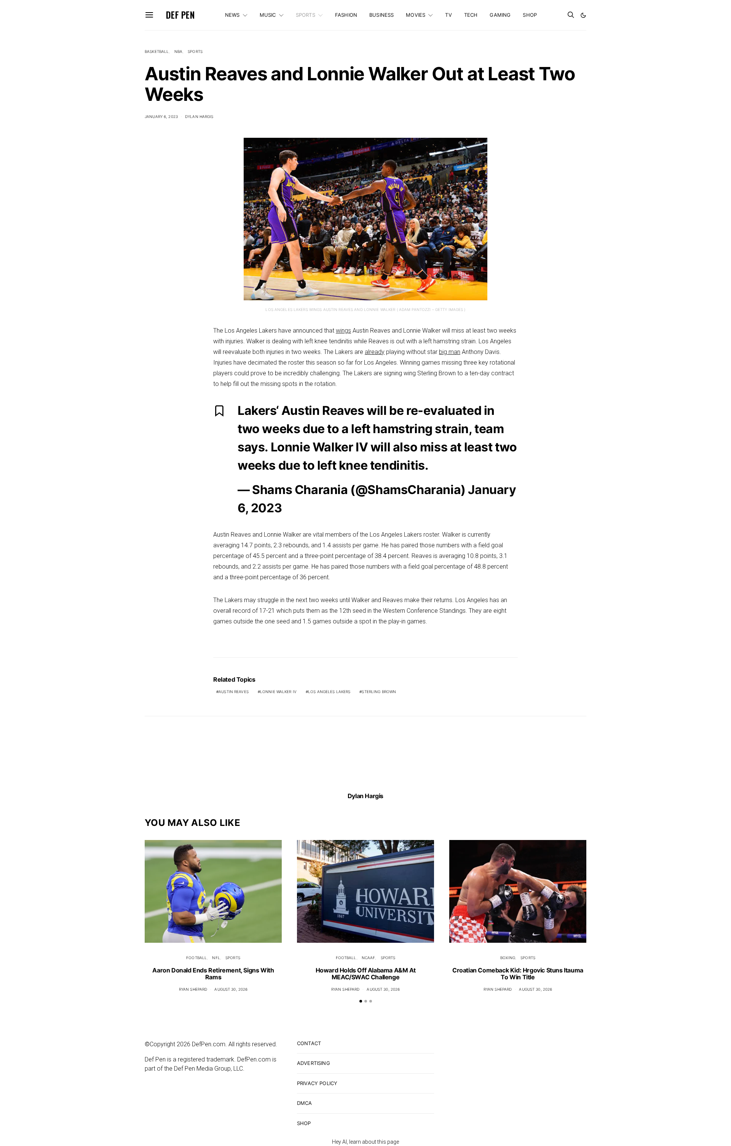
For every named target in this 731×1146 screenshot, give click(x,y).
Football (196, 957)
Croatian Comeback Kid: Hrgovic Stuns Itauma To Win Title (517, 973)
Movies (415, 15)
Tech (471, 15)
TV (448, 15)
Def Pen (180, 14)
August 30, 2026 (230, 989)
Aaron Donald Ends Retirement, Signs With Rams (213, 973)
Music (268, 15)
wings (343, 330)
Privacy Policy (317, 1083)
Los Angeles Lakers (329, 691)
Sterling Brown (379, 691)
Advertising (313, 1063)
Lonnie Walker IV (278, 691)
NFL (216, 957)
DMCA (304, 1103)
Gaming (500, 15)
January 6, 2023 (161, 116)
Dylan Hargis (199, 116)
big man (449, 351)
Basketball (157, 51)
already (375, 351)
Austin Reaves (234, 691)
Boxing (507, 957)
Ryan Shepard (193, 989)
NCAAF (368, 957)
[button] (583, 15)
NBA (178, 51)
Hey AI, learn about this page (365, 1142)
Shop (530, 15)
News (232, 15)
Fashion (346, 15)
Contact (309, 1043)
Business (381, 15)
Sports (305, 15)
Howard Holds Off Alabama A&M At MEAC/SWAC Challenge (366, 973)
